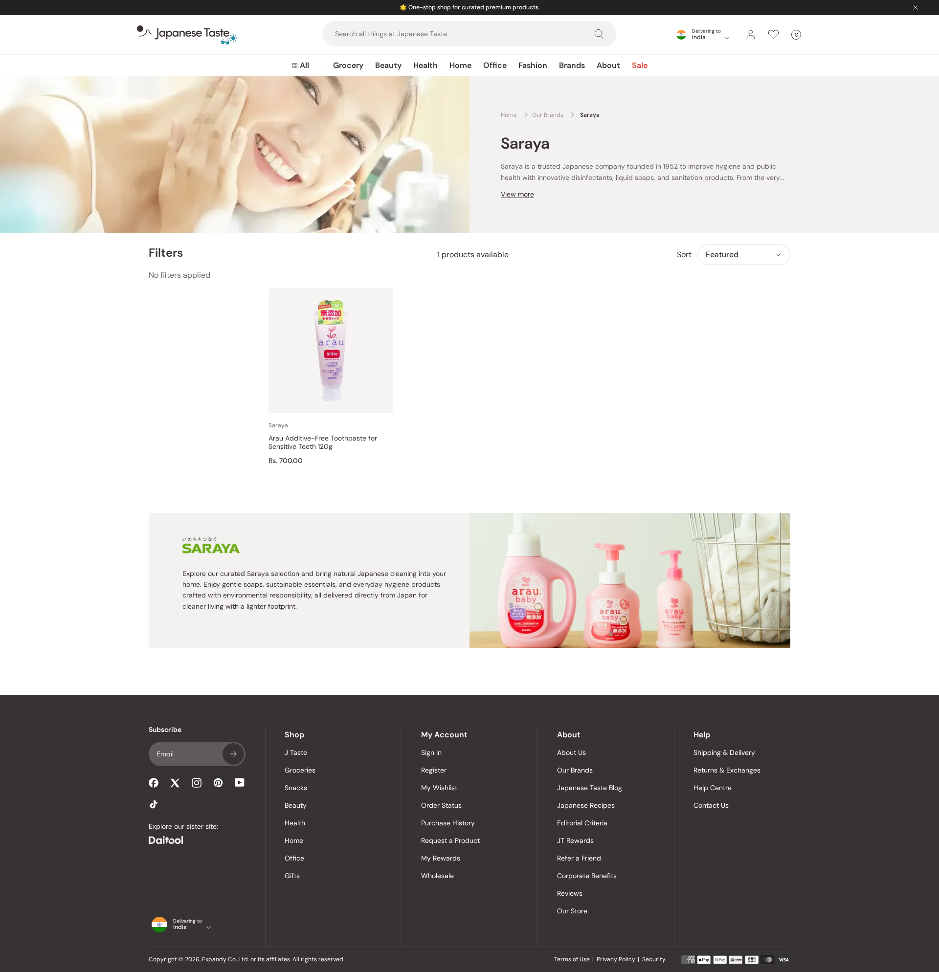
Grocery (348, 65)
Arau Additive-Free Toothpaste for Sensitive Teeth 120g (322, 442)
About (608, 65)
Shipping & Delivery (724, 752)
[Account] (751, 35)
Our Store (572, 910)
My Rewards (440, 858)
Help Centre (712, 787)
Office (495, 65)
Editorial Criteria (582, 822)
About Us (571, 752)
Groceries (300, 770)
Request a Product (450, 840)
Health (425, 65)
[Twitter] (175, 783)
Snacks (296, 787)
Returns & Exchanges (726, 770)
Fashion (532, 65)
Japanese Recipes (586, 805)
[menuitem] (300, 65)
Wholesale (437, 875)
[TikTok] (153, 804)
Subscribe (233, 754)
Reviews (569, 893)
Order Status (441, 805)
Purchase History (448, 822)
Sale (640, 65)
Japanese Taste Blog (589, 787)
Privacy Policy (616, 959)
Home (460, 65)
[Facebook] (153, 783)
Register (434, 770)
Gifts (292, 875)
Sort (684, 254)
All (304, 65)
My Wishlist (439, 787)
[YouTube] (240, 782)
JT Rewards (575, 840)
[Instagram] (196, 783)
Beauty (388, 65)
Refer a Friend (579, 858)
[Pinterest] (218, 783)
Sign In (431, 752)
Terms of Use (572, 959)
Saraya (278, 425)
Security (654, 959)
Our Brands (575, 770)
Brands (572, 65)
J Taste (296, 752)
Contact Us (711, 805)
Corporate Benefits (587, 875)
